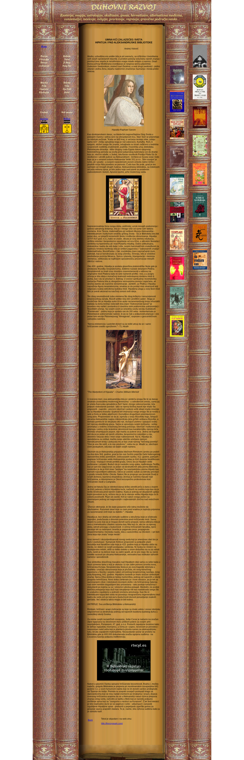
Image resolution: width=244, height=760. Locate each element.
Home (44, 46)
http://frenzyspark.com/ (112, 723)
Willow (67, 118)
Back (90, 720)
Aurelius (44, 118)
